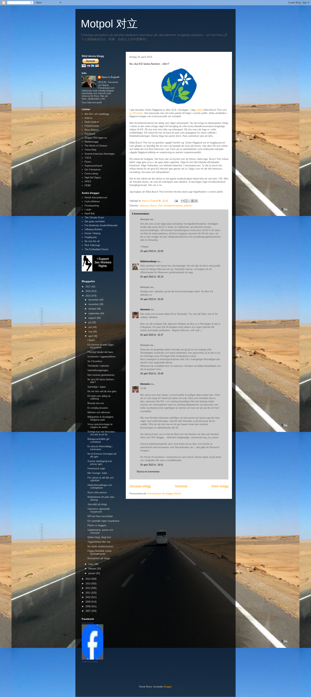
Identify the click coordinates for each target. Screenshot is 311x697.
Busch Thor (156, 205)
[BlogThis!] (186, 201)
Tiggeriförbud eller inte (99, 541)
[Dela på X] (189, 201)
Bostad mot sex (95, 403)
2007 (88, 611)
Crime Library (91, 173)
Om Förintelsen (93, 169)
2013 (88, 583)
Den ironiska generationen (100, 375)
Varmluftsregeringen (97, 370)
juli (90, 322)
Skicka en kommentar (148, 471)
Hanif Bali (90, 213)
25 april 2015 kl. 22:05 (151, 251)
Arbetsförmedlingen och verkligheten (99, 486)
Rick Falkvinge (92, 245)
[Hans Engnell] (92, 658)
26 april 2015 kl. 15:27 (151, 334)
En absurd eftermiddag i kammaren (99, 448)
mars (91, 564)
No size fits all (92, 241)
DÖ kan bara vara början (100, 516)
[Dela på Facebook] (193, 201)
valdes (199, 110)
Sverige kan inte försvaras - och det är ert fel (101, 433)
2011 (88, 592)
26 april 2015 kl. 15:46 (151, 373)
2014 (88, 579)
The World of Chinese (96, 145)
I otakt (88, 209)
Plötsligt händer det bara (100, 352)
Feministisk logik (96, 468)
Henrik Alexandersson (96, 197)
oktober (92, 308)
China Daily (90, 149)
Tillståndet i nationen (98, 365)
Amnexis (145, 309)
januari (92, 573)
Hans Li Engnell (110, 77)
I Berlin (91, 340)
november (93, 304)
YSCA (88, 157)
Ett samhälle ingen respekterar (103, 521)
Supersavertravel (93, 165)
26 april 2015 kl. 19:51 (151, 464)
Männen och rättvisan (98, 412)
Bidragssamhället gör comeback (98, 440)
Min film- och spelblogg (97, 114)
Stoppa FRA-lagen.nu (96, 137)
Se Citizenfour (94, 361)
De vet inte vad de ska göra (101, 391)
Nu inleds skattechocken (100, 546)
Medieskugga (91, 141)
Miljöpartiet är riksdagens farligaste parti (100, 418)
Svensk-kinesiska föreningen (100, 153)
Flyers (88, 161)
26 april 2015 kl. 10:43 (151, 299)
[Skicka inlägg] (176, 200)
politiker (188, 205)
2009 (88, 601)
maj (90, 331)
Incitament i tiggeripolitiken (101, 356)
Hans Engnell (87, 623)
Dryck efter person (97, 492)
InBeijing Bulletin (93, 229)
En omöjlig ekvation (97, 408)
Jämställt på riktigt (97, 504)
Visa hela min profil (92, 102)
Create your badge (90, 661)
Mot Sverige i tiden (97, 473)
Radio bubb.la (92, 122)
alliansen (144, 205)
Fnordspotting (92, 205)
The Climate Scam (94, 217)
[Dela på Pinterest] (196, 201)
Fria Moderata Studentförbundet (101, 225)
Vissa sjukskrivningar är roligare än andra (99, 425)
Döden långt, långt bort (99, 537)
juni (90, 327)
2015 (88, 295)
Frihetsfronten (92, 126)
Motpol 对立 (109, 24)
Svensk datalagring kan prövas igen (99, 462)
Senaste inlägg (140, 486)
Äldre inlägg (219, 486)
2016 (88, 291)
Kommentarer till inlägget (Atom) (164, 493)
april (90, 336)
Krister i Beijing (92, 233)
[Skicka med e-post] (182, 201)
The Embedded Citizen (96, 249)
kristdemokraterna (173, 205)
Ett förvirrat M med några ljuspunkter (100, 346)
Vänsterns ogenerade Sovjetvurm (98, 510)
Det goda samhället (95, 221)
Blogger (168, 686)
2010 (88, 597)
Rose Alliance (92, 129)
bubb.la (88, 118)
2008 (88, 606)
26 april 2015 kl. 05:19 (151, 276)
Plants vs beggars (96, 525)
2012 (88, 588)
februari (92, 568)
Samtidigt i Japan (96, 386)
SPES (88, 181)
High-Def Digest (93, 177)
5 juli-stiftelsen (92, 201)
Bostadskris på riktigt (98, 558)
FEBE (88, 185)
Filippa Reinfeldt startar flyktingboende (99, 552)
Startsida (181, 486)
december (93, 299)
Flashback (90, 133)
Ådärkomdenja (148, 261)
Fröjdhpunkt (91, 237)
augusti (92, 318)
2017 (88, 286)
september (94, 313)
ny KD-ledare (136, 113)
